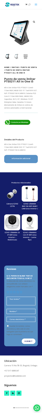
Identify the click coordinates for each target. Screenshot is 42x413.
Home (7, 67)
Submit (28, 341)
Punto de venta (29, 67)
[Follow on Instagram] (18, 393)
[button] (34, 22)
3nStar (15, 67)
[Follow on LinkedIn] (12, 393)
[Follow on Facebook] (6, 393)
